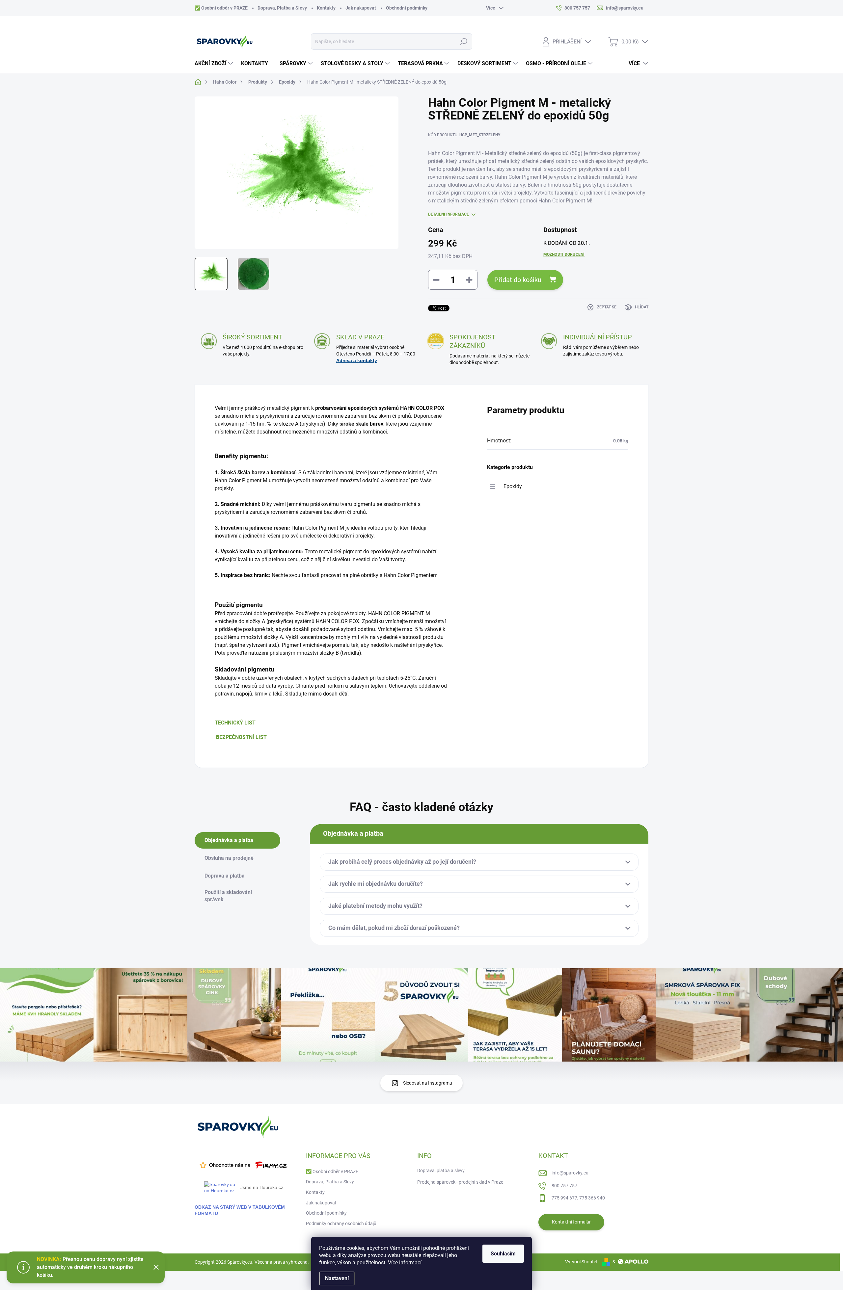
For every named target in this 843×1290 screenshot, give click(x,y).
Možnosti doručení (564, 254)
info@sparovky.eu (570, 1172)
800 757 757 (564, 1185)
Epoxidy (512, 486)
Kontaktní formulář (571, 1221)
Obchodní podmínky (406, 8)
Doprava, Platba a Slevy (282, 8)
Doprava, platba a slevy (441, 1170)
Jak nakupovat (360, 8)
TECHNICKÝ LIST (235, 723)
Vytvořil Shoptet (581, 1261)
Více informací (405, 1262)
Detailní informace (448, 214)
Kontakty (326, 8)
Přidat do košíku (517, 280)
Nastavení (337, 1278)
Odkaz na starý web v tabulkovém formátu (240, 1210)
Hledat (464, 41)
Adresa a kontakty (356, 360)
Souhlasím (503, 1254)
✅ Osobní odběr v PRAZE (221, 8)
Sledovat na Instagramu (427, 1083)
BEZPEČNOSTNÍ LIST (241, 737)
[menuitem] (214, 63)
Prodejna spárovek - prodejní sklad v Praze (460, 1182)
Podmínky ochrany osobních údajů (341, 1223)
